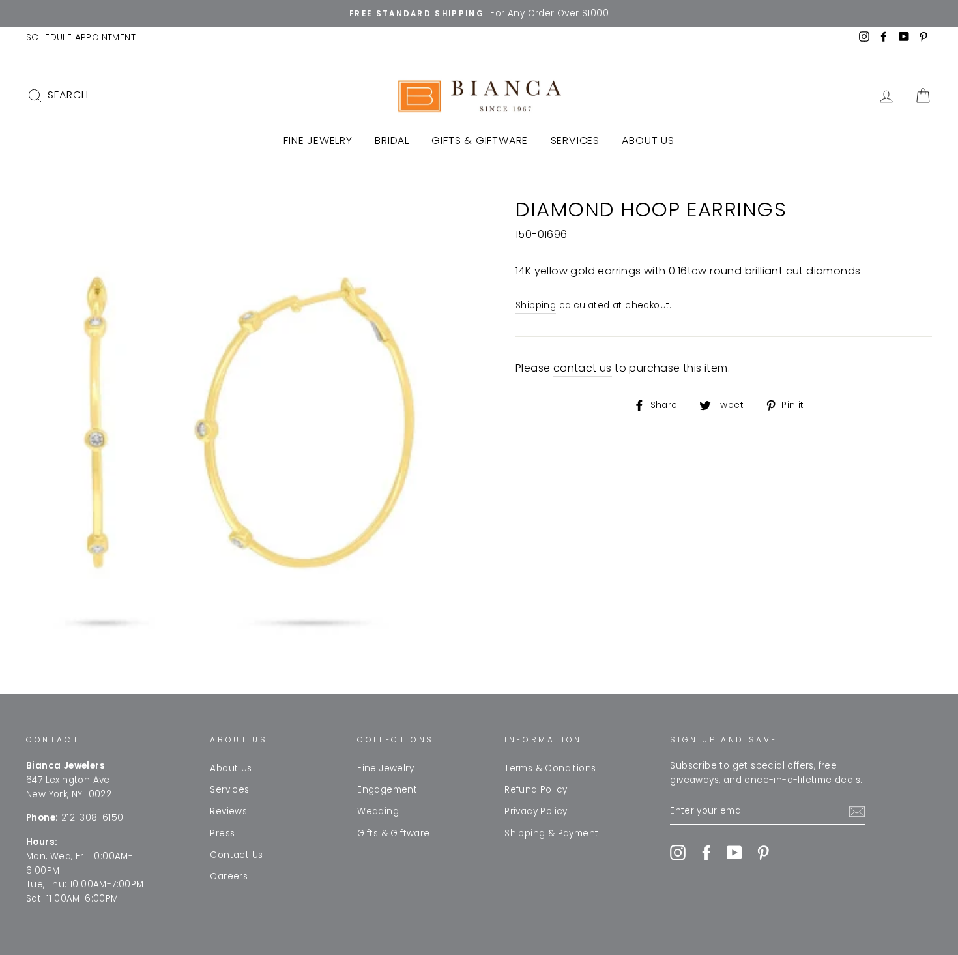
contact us (582, 367)
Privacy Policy (536, 811)
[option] (479, 14)
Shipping (535, 305)
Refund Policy (535, 790)
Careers (229, 876)
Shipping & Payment (551, 833)
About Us (648, 140)
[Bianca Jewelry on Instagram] (678, 852)
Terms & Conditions (550, 768)
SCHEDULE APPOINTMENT (81, 37)
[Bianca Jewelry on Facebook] (706, 852)
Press (222, 833)
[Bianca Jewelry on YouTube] (734, 852)
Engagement (387, 790)
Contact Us (236, 855)
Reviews (228, 811)
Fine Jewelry (318, 140)
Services (575, 140)
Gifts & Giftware (479, 140)
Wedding (378, 811)
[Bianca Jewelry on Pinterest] (763, 852)
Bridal (392, 140)
